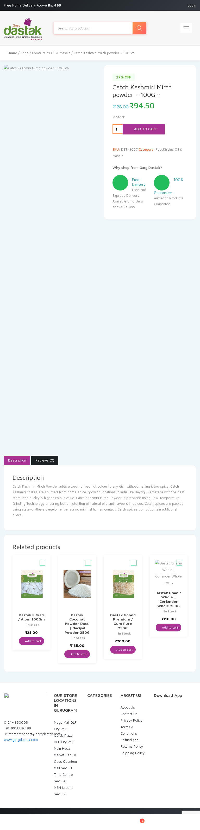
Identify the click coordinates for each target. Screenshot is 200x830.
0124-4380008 (16, 722)
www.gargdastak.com (21, 739)
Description (17, 460)
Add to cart (145, 129)
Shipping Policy (133, 753)
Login (192, 5)
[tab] (17, 460)
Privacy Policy (131, 720)
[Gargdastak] (23, 28)
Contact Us (129, 714)
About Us (128, 707)
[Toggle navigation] (186, 28)
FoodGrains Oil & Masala (51, 53)
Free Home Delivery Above (33, 5)
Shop (25, 53)
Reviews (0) (44, 460)
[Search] (139, 28)
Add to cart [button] (32, 641)
